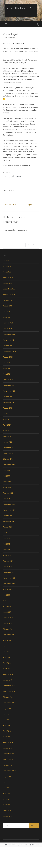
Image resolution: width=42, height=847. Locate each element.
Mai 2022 (6, 476)
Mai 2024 (6, 368)
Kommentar (31, 245)
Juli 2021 (6, 533)
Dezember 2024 (9, 334)
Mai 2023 (6, 419)
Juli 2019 (6, 646)
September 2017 (9, 771)
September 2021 (9, 521)
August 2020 (8, 589)
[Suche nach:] (21, 825)
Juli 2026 (6, 260)
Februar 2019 (8, 674)
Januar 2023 (7, 442)
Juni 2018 (6, 720)
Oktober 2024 (8, 345)
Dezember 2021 (9, 504)
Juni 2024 (6, 362)
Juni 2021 (6, 538)
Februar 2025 (8, 323)
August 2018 (8, 708)
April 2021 (7, 550)
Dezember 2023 (9, 385)
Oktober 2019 (8, 629)
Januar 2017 (7, 816)
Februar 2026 (8, 277)
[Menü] (6, 24)
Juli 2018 (6, 714)
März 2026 (7, 272)
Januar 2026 (7, 283)
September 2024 (9, 351)
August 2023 (8, 408)
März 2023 (7, 431)
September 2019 (9, 635)
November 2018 (9, 691)
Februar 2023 (8, 436)
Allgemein (10, 190)
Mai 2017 (6, 793)
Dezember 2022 (9, 448)
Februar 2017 (8, 810)
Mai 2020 (6, 601)
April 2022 (7, 482)
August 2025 (8, 306)
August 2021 (8, 527)
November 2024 (9, 340)
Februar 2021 (8, 561)
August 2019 (8, 640)
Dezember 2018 (9, 686)
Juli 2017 (6, 782)
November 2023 (9, 391)
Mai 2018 (6, 725)
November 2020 (9, 578)
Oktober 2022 (8, 459)
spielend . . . (33, 204)
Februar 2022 (8, 493)
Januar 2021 (7, 567)
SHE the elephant (21, 7)
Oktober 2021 (8, 516)
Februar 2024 (8, 379)
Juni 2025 (6, 311)
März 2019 (7, 669)
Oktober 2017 (8, 765)
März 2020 (7, 612)
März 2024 (7, 374)
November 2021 (9, 510)
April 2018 (7, 731)
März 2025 (7, 317)
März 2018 (7, 737)
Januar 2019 (7, 680)
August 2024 (8, 357)
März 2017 (7, 805)
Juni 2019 (6, 652)
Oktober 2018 (8, 697)
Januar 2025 (7, 328)
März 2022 (7, 487)
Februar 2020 (8, 618)
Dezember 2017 (9, 754)
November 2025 (9, 294)
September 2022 (9, 465)
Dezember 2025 (9, 289)
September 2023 (9, 402)
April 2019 (7, 663)
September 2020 (9, 584)
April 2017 (7, 799)
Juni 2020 (6, 595)
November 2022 (9, 453)
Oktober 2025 (8, 300)
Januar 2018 (7, 748)
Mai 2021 (6, 544)
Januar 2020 (7, 623)
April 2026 (7, 266)
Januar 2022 (7, 499)
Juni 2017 (6, 788)
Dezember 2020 (9, 572)
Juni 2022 (6, 470)
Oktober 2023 (8, 396)
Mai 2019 (6, 657)
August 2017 (8, 776)
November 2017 (9, 759)
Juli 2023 (6, 413)
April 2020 (7, 606)
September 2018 (9, 703)
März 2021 (7, 555)
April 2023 (7, 425)
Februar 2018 (8, 742)
